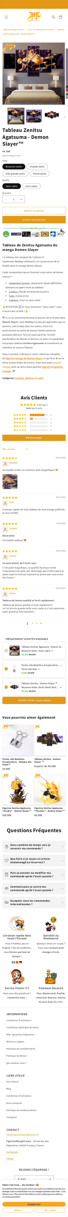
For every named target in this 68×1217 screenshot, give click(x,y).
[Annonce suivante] (62, 4)
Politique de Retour (16, 1055)
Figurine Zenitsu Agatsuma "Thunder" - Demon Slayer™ (49, 809)
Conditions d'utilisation (18, 1020)
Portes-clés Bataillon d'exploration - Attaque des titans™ (42, 665)
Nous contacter (14, 1103)
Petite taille (39, 173)
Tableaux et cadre (34, 378)
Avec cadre (31, 186)
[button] (6, 17)
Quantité (6, 193)
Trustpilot (11, 1117)
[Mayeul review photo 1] (10, 481)
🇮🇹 (13, 962)
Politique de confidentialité (20, 1048)
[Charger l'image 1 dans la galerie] (16, 116)
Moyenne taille (14, 166)
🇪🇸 (17, 962)
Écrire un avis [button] (34, 437)
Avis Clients (12, 1081)
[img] (9, 458)
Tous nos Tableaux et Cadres (40, 29)
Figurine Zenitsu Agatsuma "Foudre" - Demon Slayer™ (16, 809)
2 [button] (32, 623)
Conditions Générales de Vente (22, 1027)
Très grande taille (15, 173)
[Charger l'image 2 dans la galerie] (34, 116)
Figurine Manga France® (13, 29)
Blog (8, 1088)
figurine (46, 366)
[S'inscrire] (49, 1179)
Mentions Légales (15, 1041)
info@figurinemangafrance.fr (22, 1134)
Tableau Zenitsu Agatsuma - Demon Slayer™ (42, 646)
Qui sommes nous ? (16, 1063)
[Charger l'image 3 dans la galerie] (52, 116)
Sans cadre (12, 186)
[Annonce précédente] (5, 4)
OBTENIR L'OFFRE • (34, 700)
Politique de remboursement (21, 1110)
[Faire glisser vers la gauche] (3, 116)
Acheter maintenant (34, 219)
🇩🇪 (20, 962)
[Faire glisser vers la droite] (64, 116)
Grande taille (37, 166)
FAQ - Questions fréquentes (20, 1034)
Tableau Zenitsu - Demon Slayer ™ (40, 683)
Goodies (19, 378)
